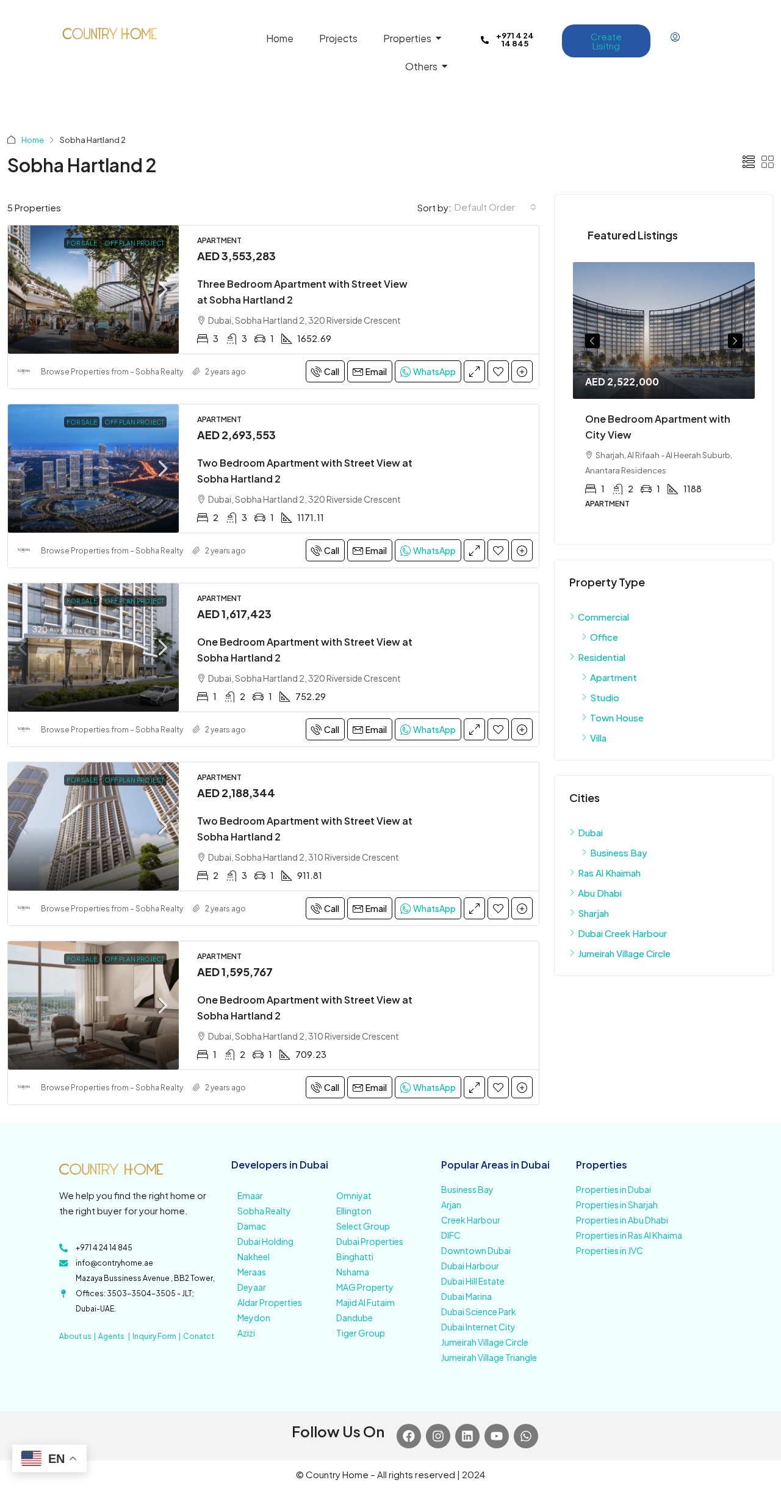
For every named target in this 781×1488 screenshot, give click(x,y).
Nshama (352, 1271)
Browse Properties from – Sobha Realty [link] (112, 371)
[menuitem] (675, 37)
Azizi (246, 1332)
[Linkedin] (467, 1436)
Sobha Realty (264, 1210)
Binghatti (354, 1256)
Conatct (198, 1336)
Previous (592, 341)
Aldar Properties (269, 1302)
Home (32, 140)
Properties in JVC (609, 1250)
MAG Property (365, 1287)
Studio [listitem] (604, 697)
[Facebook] (409, 1436)
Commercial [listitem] (603, 616)
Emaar (250, 1195)
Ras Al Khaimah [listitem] (609, 872)
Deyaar (251, 1287)
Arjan (451, 1204)
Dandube (354, 1317)
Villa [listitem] (598, 737)
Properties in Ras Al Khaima (629, 1235)
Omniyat (354, 1195)
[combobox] (495, 207)
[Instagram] (438, 1436)
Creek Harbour (470, 1219)
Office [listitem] (604, 637)
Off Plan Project (134, 243)
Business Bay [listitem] (618, 852)
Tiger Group (360, 1332)
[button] (749, 161)
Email (376, 371)
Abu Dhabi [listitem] (600, 893)
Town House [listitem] (617, 717)
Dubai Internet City (478, 1326)
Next (735, 341)
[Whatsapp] (526, 1436)
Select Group (363, 1225)
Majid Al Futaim (365, 1302)
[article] (664, 394)
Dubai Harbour (470, 1265)
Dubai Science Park (478, 1311)
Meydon (253, 1317)
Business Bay (467, 1189)
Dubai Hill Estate (473, 1280)
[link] (93, 289)
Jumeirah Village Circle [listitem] (624, 953)
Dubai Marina (466, 1296)
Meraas (251, 1271)
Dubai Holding (265, 1241)
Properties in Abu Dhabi (622, 1219)
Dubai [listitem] (590, 832)
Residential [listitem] (601, 657)
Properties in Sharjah (617, 1204)
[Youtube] (496, 1436)
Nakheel (253, 1256)
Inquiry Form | (157, 1336)
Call (331, 371)
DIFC (451, 1235)
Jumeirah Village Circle (484, 1342)
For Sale (82, 243)
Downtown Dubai (476, 1250)
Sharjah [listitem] (593, 913)
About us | (78, 1336)
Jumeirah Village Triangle (489, 1357)
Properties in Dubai (613, 1189)
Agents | (115, 1336)
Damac (251, 1225)
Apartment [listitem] (613, 677)
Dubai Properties (369, 1241)
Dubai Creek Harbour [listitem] (622, 933)
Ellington (354, 1210)
